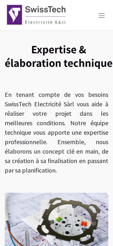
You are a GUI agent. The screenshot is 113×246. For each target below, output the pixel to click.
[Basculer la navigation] (101, 15)
